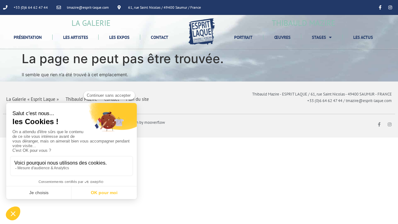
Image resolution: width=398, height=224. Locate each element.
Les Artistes (75, 37)
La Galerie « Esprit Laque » (32, 99)
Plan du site (137, 99)
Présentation (28, 37)
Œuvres (282, 37)
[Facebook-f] (380, 7)
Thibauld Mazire (81, 99)
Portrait (243, 37)
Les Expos (119, 37)
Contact (159, 37)
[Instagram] (390, 7)
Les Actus (363, 37)
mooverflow (154, 122)
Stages (319, 37)
